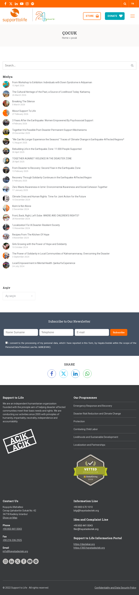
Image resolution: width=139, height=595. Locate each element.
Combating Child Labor (86, 429)
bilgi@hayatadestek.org (86, 510)
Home (65, 38)
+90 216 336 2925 (12, 540)
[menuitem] (132, 3)
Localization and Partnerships (89, 444)
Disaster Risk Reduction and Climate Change (97, 413)
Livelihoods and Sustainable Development (96, 437)
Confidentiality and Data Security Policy (115, 587)
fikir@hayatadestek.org (86, 529)
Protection (79, 421)
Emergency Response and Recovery (93, 405)
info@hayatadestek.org (15, 551)
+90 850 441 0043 (12, 529)
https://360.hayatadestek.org (89, 547)
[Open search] (125, 3)
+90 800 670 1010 (83, 507)
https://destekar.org (84, 544)
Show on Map (10, 517)
